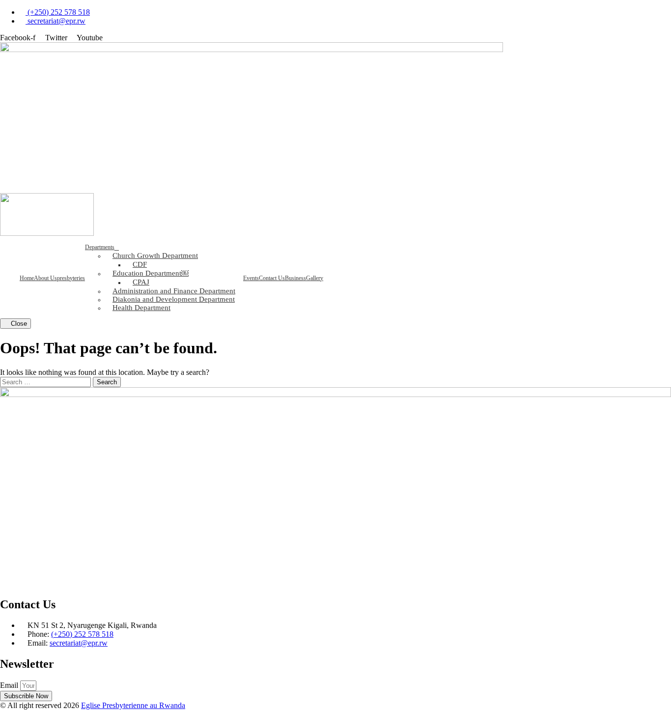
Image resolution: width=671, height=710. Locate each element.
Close (18, 323)
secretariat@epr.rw (79, 643)
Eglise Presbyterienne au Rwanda (133, 705)
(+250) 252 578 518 (82, 634)
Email (10, 685)
